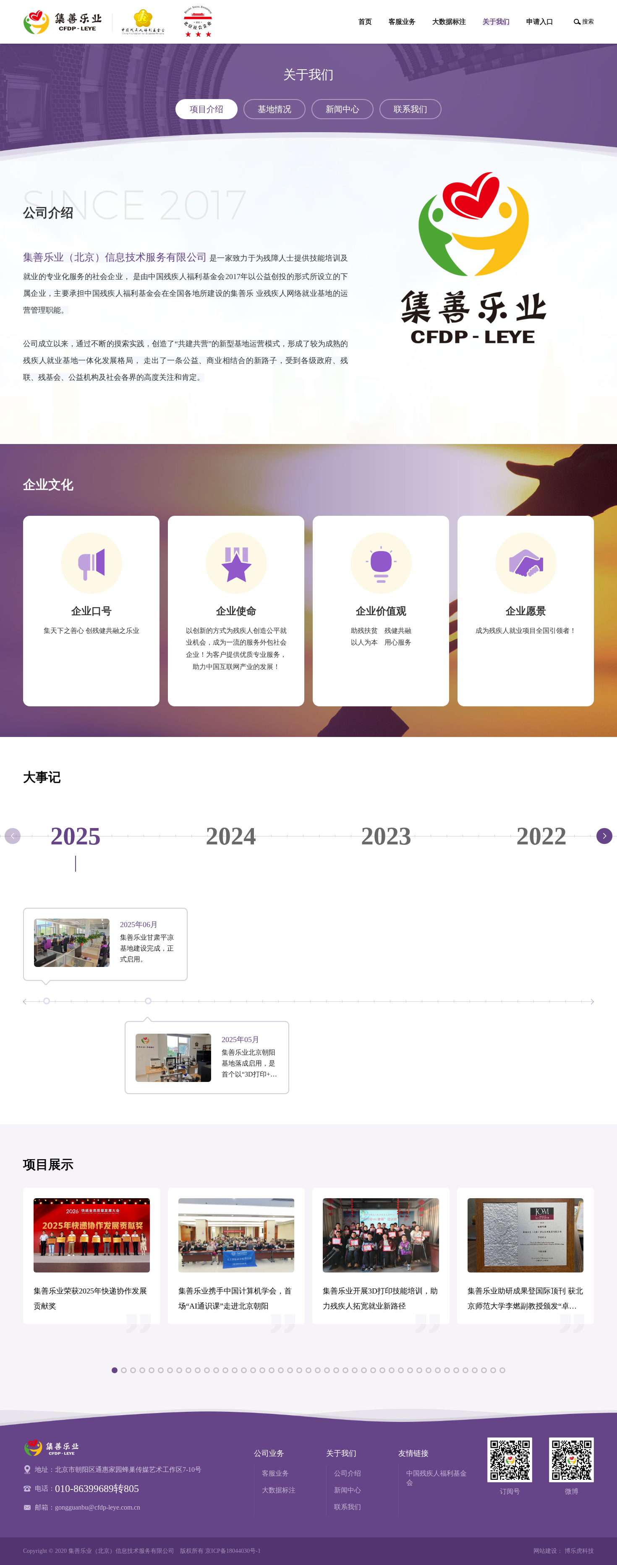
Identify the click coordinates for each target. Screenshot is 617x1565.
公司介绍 (347, 1473)
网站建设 (545, 1551)
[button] (604, 836)
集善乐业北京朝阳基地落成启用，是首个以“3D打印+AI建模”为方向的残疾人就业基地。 (250, 1064)
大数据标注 (278, 1490)
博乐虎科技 (579, 1551)
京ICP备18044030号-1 (233, 1551)
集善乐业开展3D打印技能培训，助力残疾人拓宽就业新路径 (380, 1298)
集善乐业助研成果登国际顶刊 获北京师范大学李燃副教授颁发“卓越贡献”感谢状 (525, 1300)
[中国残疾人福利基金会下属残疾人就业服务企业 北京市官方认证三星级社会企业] (121, 22)
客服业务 (275, 1473)
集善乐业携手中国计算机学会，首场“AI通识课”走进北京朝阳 (235, 1298)
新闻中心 (347, 1490)
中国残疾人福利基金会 (436, 1478)
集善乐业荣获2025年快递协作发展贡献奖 (90, 1298)
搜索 (588, 21)
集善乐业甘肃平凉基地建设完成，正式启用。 (147, 948)
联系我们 (347, 1506)
